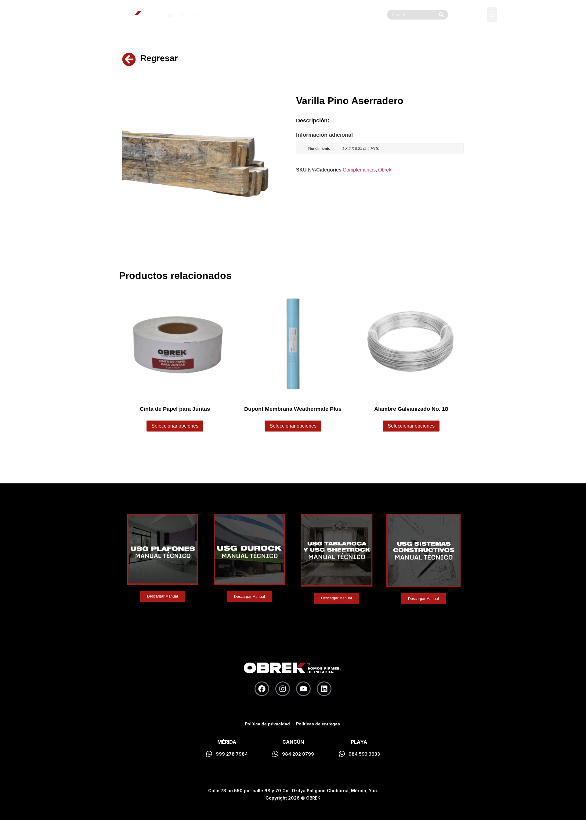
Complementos (359, 169)
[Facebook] (262, 688)
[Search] (441, 14)
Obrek (384, 169)
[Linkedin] (324, 688)
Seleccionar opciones (174, 425)
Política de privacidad (267, 723)
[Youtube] (303, 688)
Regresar (159, 58)
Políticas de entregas (318, 723)
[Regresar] (129, 59)
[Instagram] (282, 688)
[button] (492, 14)
